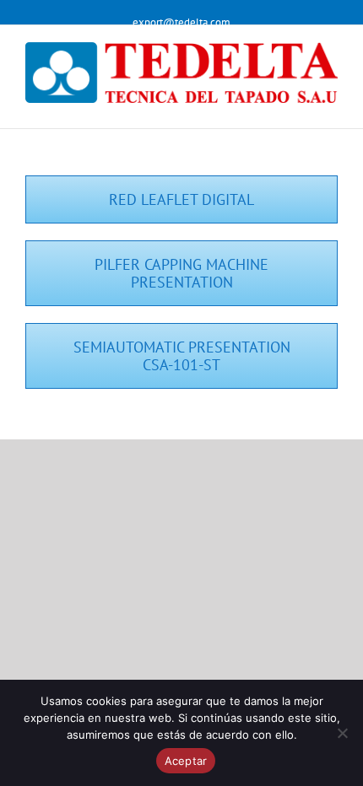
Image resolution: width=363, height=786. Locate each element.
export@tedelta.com (181, 22)
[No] (341, 732)
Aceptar (186, 760)
